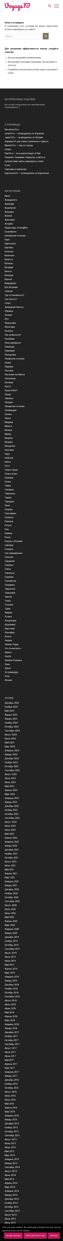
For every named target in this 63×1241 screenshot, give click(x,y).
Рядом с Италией (13, 541)
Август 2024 (11, 734)
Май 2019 (9, 964)
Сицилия (9, 577)
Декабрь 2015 (12, 1123)
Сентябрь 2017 (12, 1044)
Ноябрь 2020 (11, 893)
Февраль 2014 (12, 1191)
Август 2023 (11, 774)
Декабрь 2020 (12, 889)
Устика (8, 616)
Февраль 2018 (12, 1024)
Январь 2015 (11, 1163)
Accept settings (13, 1236)
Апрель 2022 (11, 837)
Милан (8, 434)
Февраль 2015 (12, 1159)
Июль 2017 (10, 1052)
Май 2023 (9, 786)
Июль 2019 (10, 957)
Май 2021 (9, 869)
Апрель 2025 (11, 714)
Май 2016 (9, 1103)
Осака (8, 481)
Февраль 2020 (12, 929)
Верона (8, 279)
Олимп (8, 149)
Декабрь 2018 (12, 984)
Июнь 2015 (10, 1147)
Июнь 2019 (10, 961)
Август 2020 (11, 905)
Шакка (8, 652)
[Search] (49, 6)
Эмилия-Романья (13, 660)
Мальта (8, 426)
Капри (8, 362)
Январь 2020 (11, 933)
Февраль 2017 (12, 1072)
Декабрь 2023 (12, 758)
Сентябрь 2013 (12, 1211)
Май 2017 (9, 1060)
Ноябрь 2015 (11, 1127)
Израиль (9, 311)
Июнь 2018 (10, 1008)
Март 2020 (10, 925)
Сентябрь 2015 (12, 1135)
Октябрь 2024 (11, 726)
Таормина (10, 585)
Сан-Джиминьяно (14, 553)
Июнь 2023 (10, 782)
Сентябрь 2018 (12, 996)
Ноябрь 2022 (11, 810)
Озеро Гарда (11, 469)
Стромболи (10, 581)
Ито (7, 319)
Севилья (9, 565)
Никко (8, 462)
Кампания (10, 350)
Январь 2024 (11, 754)
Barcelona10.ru (12, 129)
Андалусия (10, 208)
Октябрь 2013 (11, 1207)
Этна (7, 676)
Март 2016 (10, 1111)
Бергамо (9, 247)
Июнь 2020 (10, 913)
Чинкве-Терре (12, 644)
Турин (7, 608)
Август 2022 (11, 822)
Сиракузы (10, 573)
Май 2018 (9, 1012)
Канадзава (10, 354)
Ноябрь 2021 (11, 853)
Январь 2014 (11, 1195)
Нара (7, 454)
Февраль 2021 (12, 881)
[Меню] (54, 6)
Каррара (9, 366)
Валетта (9, 259)
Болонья (9, 251)
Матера (8, 430)
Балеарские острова (15, 235)
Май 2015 (9, 1151)
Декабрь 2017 (12, 1032)
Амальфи (9, 204)
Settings (54, 1236)
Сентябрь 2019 (12, 949)
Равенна (9, 521)
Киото (8, 386)
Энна (7, 664)
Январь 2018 (11, 1028)
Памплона (10, 493)
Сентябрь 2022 (12, 818)
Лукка (8, 418)
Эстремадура (11, 672)
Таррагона (10, 589)
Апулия (8, 215)
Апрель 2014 (11, 1183)
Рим (7, 529)
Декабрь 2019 (12, 937)
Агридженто (11, 200)
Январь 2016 (11, 1119)
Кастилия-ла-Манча (15, 374)
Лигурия (9, 402)
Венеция (9, 275)
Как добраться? (13, 335)
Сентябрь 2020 (12, 901)
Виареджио (10, 283)
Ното (7, 465)
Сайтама (9, 545)
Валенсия (9, 255)
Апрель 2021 (11, 873)
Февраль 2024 (12, 750)
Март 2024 (10, 746)
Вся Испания (11, 287)
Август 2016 (11, 1091)
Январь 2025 (11, 718)
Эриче (8, 668)
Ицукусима (10, 323)
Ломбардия (10, 410)
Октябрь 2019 (11, 945)
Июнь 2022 (10, 830)
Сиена (8, 569)
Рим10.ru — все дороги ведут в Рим (22, 153)
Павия (8, 485)
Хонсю (8, 636)
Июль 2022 (10, 826)
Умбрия (8, 612)
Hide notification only (35, 1236)
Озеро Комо (11, 473)
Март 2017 (10, 1068)
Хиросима (10, 628)
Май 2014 (9, 1179)
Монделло (10, 446)
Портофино (10, 513)
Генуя (7, 303)
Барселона (10, 243)
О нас (7, 165)
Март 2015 (10, 1155)
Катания (9, 382)
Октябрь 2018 (11, 992)
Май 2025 (9, 710)
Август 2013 (11, 1215)
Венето (8, 271)
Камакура (10, 346)
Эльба (8, 656)
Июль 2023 (10, 778)
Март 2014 (10, 1187)
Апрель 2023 (11, 790)
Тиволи (8, 596)
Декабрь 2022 (12, 806)
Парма (8, 497)
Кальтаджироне (13, 342)
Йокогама (10, 327)
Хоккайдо (10, 632)
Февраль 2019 (12, 976)
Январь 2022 (11, 845)
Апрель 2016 (11, 1107)
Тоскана (9, 604)
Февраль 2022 (12, 841)
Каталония (10, 378)
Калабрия (10, 338)
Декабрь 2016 (12, 1080)
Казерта (9, 331)
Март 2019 (10, 972)
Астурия (9, 223)
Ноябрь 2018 (11, 988)
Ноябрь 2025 (11, 707)
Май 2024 (9, 742)
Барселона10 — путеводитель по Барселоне (27, 173)
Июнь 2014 (10, 1175)
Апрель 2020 (11, 921)
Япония (8, 680)
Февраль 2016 (12, 1115)
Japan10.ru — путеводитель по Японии (24, 137)
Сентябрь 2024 (12, 730)
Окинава (9, 477)
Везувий (9, 267)
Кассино (9, 370)
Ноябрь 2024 (11, 722)
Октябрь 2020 (11, 897)
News (7, 196)
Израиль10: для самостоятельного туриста (26, 141)
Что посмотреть (13, 648)
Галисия (9, 291)
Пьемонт (9, 517)
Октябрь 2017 (11, 1040)
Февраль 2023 (12, 798)
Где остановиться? (14, 295)
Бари (7, 239)
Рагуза (8, 525)
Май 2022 (9, 834)
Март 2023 (10, 794)
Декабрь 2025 (12, 703)
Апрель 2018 (11, 1016)
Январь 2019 (11, 980)
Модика (9, 442)
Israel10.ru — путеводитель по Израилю (24, 133)
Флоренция (10, 620)
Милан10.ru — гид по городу (19, 145)
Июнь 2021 (10, 865)
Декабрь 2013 (12, 1199)
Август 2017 (11, 1048)
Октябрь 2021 (11, 857)
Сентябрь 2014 (12, 1167)
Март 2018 (10, 1020)
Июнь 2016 (10, 1099)
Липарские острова (14, 406)
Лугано (8, 414)
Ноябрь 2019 (11, 941)
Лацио (8, 394)
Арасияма (10, 219)
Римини (8, 533)
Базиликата (10, 231)
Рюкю (8, 537)
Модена (9, 438)
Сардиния (10, 561)
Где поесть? (11, 299)
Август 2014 (11, 1171)
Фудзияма (10, 624)
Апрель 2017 (11, 1064)
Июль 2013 (10, 1218)
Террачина (10, 592)
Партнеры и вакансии (15, 169)
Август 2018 (11, 1000)
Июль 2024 (10, 738)
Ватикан (9, 263)
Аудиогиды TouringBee (16, 227)
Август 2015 (11, 1139)
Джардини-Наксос (14, 307)
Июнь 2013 (10, 1222)
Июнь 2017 (10, 1056)
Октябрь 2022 (11, 814)
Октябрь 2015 (11, 1131)
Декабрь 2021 (12, 849)
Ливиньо (9, 398)
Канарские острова (14, 358)
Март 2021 (10, 877)
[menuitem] (49, 6)
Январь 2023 (11, 802)
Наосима (9, 450)
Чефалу (8, 640)
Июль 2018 (10, 1004)
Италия (8, 315)
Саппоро (9, 557)
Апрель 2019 (11, 968)
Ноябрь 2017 (11, 1036)
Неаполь (9, 458)
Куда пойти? (11, 390)
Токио (8, 600)
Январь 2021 (11, 885)
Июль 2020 (10, 909)
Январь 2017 (11, 1076)
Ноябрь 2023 (11, 762)
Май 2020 (9, 917)
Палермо (9, 489)
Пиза (7, 505)
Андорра (9, 211)
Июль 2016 (10, 1095)
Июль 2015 (10, 1143)
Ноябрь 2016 (11, 1084)
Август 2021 (11, 861)
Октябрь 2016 (11, 1088)
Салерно (9, 549)
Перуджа (9, 501)
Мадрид (9, 422)
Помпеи (9, 509)
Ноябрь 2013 (11, 1203)
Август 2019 (11, 953)
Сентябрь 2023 (12, 770)
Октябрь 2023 (11, 766)
